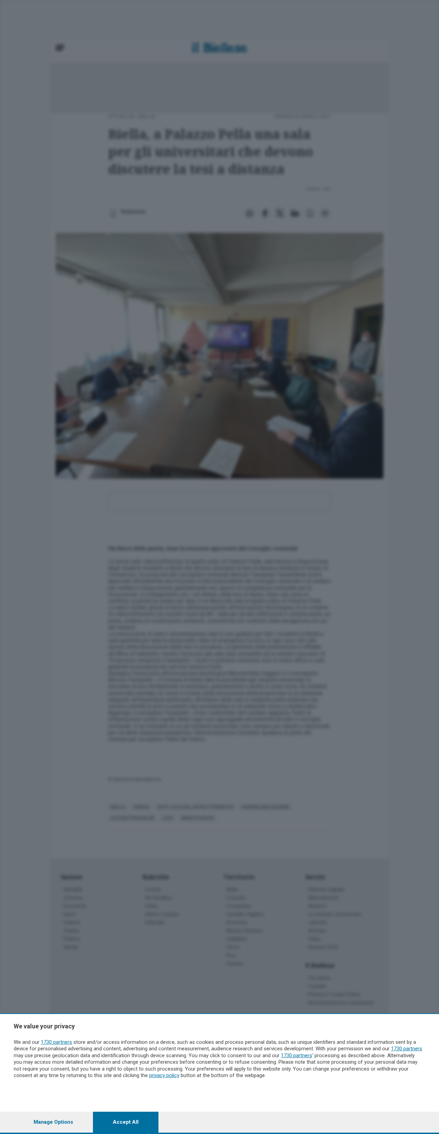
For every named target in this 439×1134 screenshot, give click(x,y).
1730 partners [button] (56, 1042)
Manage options (53, 1122)
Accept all (126, 1122)
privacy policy (164, 1075)
